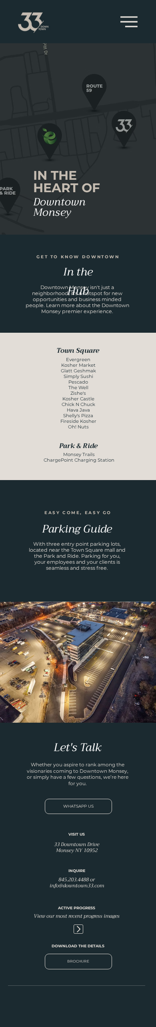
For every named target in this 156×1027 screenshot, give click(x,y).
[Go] (78, 929)
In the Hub (78, 281)
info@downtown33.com (77, 885)
